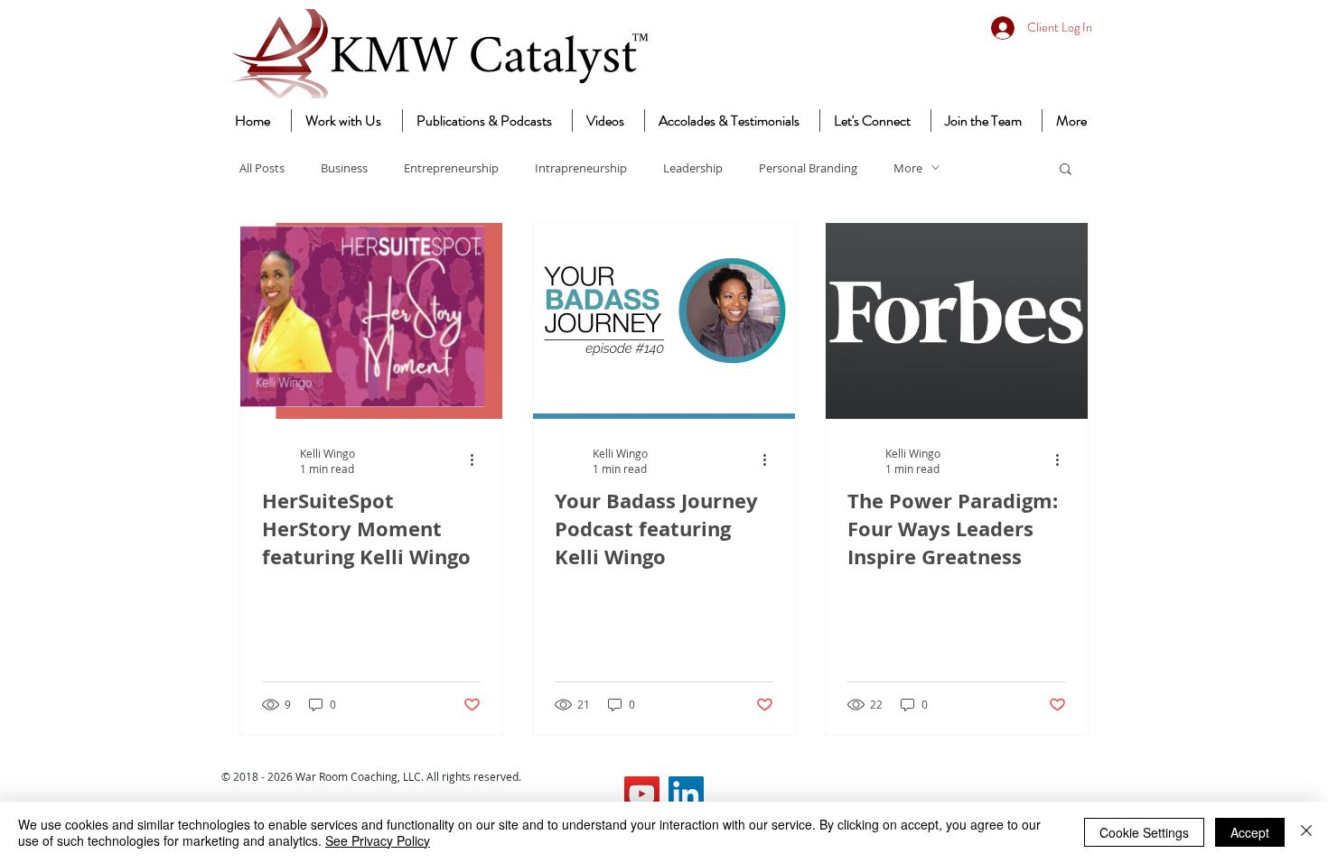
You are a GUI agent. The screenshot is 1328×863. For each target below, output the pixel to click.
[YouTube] (641, 794)
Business (344, 168)
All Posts (262, 168)
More (907, 168)
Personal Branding (808, 168)
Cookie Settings (1144, 832)
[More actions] (478, 460)
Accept (1249, 832)
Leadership (693, 168)
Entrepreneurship (451, 168)
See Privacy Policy (377, 840)
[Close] (1306, 832)
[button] (1065, 170)
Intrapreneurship (581, 168)
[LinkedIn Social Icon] (686, 794)
